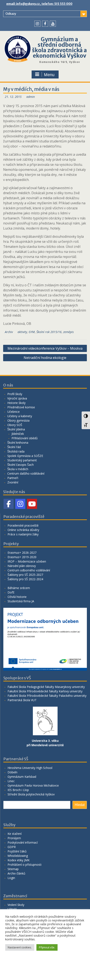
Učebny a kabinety (19, 416)
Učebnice (13, 412)
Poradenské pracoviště (23, 525)
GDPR (12, 847)
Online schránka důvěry (23, 530)
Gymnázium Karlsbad (22, 777)
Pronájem (14, 838)
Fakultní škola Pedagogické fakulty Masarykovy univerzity (46, 687)
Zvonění (12, 482)
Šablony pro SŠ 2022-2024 (25, 579)
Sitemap (13, 869)
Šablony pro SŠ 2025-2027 (25, 575)
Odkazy (10, 14)
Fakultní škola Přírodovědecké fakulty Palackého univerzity (47, 696)
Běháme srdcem (19, 588)
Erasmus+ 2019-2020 (22, 557)
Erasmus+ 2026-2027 (22, 553)
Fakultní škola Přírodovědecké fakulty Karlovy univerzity (45, 691)
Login (11, 878)
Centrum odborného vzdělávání (29, 570)
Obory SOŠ (14, 425)
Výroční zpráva (17, 398)
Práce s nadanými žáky (23, 534)
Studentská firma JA (21, 601)
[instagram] (37, 24)
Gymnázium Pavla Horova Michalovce (33, 785)
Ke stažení (15, 834)
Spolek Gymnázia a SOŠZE (25, 456)
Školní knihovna (17, 443)
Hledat (80, 805)
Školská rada (15, 451)
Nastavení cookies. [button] (20, 947)
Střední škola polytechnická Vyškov (31, 794)
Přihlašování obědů (25, 438)
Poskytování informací (23, 842)
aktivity (22, 332)
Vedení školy (16, 905)
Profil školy (14, 394)
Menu (49, 74)
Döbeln (12, 772)
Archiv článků (16, 873)
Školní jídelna (16, 429)
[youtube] (53, 24)
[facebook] (45, 24)
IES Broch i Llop (18, 790)
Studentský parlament (22, 460)
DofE (11, 592)
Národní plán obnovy (22, 566)
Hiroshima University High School (30, 768)
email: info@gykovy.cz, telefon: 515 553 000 (39, 4)
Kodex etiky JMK (19, 860)
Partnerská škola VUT (22, 700)
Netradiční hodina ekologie (45, 357)
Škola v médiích (17, 469)
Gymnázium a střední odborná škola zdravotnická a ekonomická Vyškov (59, 47)
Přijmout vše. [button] (47, 947)
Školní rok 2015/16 (49, 332)
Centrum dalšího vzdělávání (25, 473)
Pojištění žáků (17, 851)
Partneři (12, 478)
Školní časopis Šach (20, 465)
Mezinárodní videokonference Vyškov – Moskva (45, 348)
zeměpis (68, 332)
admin (30, 97)
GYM (32, 332)
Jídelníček (18, 434)
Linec (11, 781)
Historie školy (16, 403)
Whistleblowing (18, 856)
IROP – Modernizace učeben (27, 561)
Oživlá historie (17, 597)
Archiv (9, 332)
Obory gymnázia (18, 420)
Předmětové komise (21, 407)
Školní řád (14, 447)
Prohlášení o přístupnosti (24, 865)
